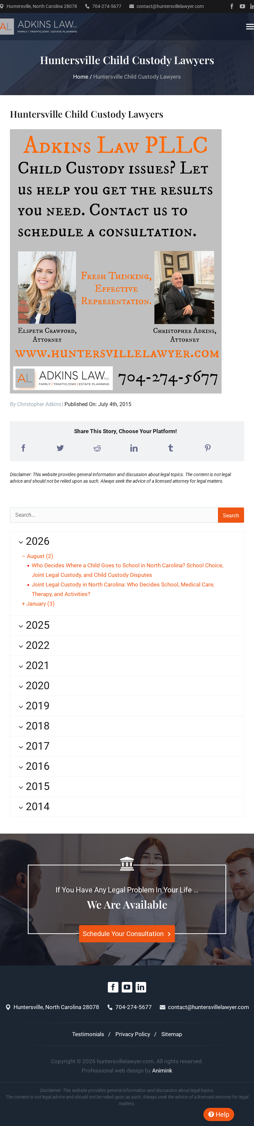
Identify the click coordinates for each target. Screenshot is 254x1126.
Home (80, 76)
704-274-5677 (106, 6)
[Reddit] (97, 448)
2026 (36, 541)
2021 (36, 665)
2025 (36, 625)
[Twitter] (60, 448)
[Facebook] (23, 448)
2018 (36, 726)
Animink (162, 1070)
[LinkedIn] (134, 448)
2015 (36, 786)
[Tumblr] (171, 448)
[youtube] (242, 6)
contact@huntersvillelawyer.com (170, 6)
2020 (36, 685)
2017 (36, 746)
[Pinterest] (208, 448)
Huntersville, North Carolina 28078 (42, 6)
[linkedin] (141, 987)
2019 (36, 705)
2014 (36, 806)
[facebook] (231, 6)
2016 (36, 766)
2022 (36, 645)
